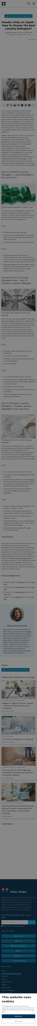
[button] (18, 1021)
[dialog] (18, 1009)
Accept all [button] (18, 1016)
